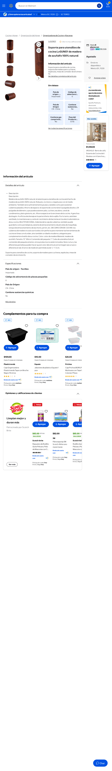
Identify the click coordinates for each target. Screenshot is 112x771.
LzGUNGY (52, 41)
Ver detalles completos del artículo (62, 76)
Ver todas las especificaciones (60, 128)
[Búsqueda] (99, 6)
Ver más (103, 49)
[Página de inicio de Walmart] (11, 6)
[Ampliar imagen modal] (38, 50)
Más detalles (10, 302)
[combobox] (59, 5)
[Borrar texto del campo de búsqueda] (95, 5)
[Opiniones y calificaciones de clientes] (78, 392)
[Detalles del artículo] (78, 185)
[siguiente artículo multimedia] (38, 78)
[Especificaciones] (78, 263)
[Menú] (4, 6)
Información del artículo (18, 176)
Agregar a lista (100, 78)
